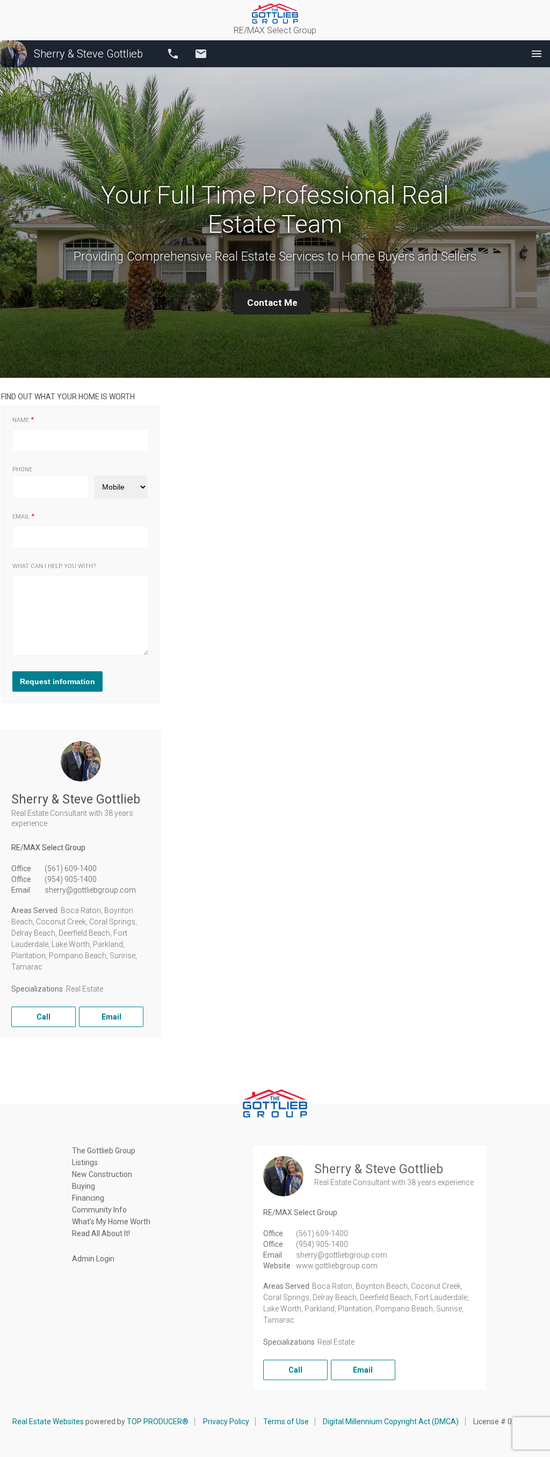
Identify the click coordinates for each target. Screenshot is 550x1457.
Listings (85, 1162)
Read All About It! (101, 1233)
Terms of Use (286, 1421)
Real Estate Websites (48, 1421)
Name (20, 420)
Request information (57, 681)
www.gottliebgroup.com (337, 1265)
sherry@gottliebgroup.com (90, 890)
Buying (83, 1186)
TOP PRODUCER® (158, 1421)
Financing (88, 1198)
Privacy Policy (226, 1421)
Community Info (99, 1209)
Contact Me (272, 302)
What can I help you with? (54, 566)
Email (200, 53)
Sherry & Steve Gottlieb (88, 53)
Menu (536, 53)
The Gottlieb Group (103, 1150)
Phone (22, 469)
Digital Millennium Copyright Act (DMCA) (391, 1421)
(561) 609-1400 (71, 868)
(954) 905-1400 (71, 879)
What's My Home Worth (111, 1221)
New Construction (102, 1174)
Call (173, 53)
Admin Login (93, 1258)
